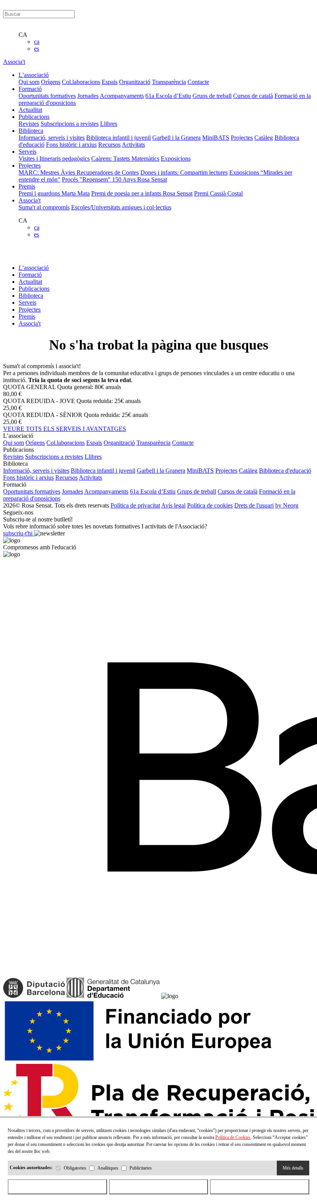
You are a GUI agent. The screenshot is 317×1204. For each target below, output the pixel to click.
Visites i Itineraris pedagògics (54, 158)
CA (23, 34)
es (36, 48)
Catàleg (263, 137)
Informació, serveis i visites (52, 137)
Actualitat (30, 281)
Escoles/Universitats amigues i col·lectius (121, 207)
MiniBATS (215, 137)
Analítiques (107, 1168)
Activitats (133, 144)
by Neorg (286, 505)
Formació (30, 274)
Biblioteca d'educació (285, 470)
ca (36, 41)
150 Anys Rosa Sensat (139, 179)
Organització (134, 82)
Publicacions (34, 288)
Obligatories (75, 1168)
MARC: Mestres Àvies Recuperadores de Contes (79, 172)
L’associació (34, 267)
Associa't (14, 61)
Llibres (108, 123)
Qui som (29, 82)
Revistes (29, 123)
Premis (27, 316)
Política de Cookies (233, 1137)
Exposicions (176, 158)
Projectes (242, 137)
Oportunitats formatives (47, 96)
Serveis (27, 302)
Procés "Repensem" (87, 179)
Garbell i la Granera (176, 137)
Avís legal (173, 505)
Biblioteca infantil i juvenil (118, 137)
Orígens (50, 82)
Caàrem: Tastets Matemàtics (125, 158)
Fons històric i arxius (71, 144)
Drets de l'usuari (254, 505)
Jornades (88, 96)
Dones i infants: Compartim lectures (184, 172)
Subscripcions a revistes (70, 123)
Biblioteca (31, 295)
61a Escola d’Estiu (168, 96)
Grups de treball (212, 96)
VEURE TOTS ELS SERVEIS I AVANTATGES (64, 428)
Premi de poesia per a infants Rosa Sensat (142, 193)
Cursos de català (253, 96)
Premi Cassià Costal (218, 193)
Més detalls (293, 1168)
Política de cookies (210, 505)
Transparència (169, 82)
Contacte (198, 82)
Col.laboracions (81, 82)
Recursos (109, 144)
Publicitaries (141, 1168)
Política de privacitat (135, 505)
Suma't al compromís (44, 207)
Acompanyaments (122, 96)
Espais (110, 82)
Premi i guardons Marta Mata (54, 193)
